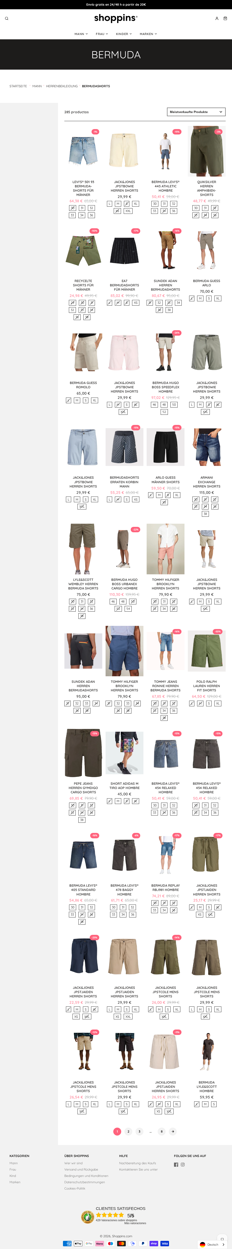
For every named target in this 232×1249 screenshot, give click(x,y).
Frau (100, 34)
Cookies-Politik (74, 1188)
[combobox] (212, 1244)
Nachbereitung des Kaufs (137, 1163)
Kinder (122, 34)
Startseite (18, 86)
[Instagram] (183, 1164)
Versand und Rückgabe (81, 1169)
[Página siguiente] (173, 1132)
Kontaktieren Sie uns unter (138, 1169)
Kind (13, 1176)
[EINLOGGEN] (217, 18)
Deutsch (213, 1244)
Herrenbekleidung (62, 86)
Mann (79, 34)
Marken (146, 34)
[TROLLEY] (225, 18)
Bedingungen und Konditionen (86, 1176)
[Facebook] (176, 1164)
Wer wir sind (73, 1163)
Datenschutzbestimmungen (84, 1182)
